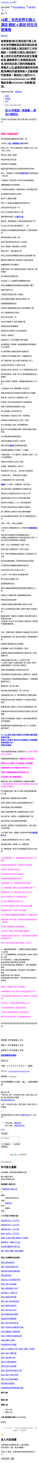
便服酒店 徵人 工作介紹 (10, 1221)
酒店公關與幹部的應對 (9, 1314)
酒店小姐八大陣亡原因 (9, 1375)
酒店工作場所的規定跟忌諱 (11, 1336)
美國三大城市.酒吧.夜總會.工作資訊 (14, 1238)
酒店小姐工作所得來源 (9, 1323)
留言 (28, 1115)
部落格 (7, 99)
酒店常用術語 (6, 1275)
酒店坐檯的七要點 (8, 1340)
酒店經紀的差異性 (8, 1383)
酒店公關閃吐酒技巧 (8, 1306)
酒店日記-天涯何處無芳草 (10, 1280)
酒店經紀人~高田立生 (9, 1293)
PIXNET (10, 1428)
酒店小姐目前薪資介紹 (9, 1267)
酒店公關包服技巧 (8, 1262)
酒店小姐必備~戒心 (8, 1358)
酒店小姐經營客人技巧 (9, 1288)
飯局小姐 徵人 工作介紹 (10, 1234)
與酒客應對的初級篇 (8, 1345)
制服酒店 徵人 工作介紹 (10, 1225)
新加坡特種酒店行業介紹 (10, 1247)
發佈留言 (4, 1147)
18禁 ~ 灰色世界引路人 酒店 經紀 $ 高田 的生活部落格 (19, 25)
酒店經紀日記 (19, 1126)
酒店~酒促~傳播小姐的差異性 (12, 1251)
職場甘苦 (18, 92)
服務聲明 (23, 1430)
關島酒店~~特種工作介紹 (10, 1242)
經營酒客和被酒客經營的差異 (12, 1388)
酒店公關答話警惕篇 (8, 1297)
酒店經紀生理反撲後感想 (10, 1271)
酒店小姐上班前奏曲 (8, 1284)
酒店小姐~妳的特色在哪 (10, 1301)
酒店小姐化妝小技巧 (8, 1310)
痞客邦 (23, 1115)
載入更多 (4, 1133)
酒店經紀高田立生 (8, 1100)
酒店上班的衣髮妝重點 (9, 1379)
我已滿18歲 (5, 1459)
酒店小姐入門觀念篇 (8, 1353)
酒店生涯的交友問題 (8, 1366)
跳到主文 (4, 36)
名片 (7, 101)
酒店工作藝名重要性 (8, 1362)
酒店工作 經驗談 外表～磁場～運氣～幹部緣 (18, 1349)
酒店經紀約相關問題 (8, 1319)
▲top (3, 1129)
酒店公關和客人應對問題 (10, 1332)
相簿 (7, 96)
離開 (12, 1459)
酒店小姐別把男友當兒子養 (11, 1370)
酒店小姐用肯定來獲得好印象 (12, 1327)
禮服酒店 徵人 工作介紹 (10, 1229)
